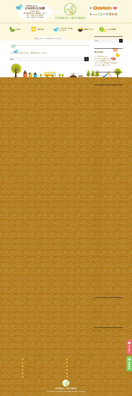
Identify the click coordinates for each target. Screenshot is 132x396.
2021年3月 (97, 234)
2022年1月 (97, 212)
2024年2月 (97, 158)
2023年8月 (97, 171)
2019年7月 (97, 264)
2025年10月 (97, 114)
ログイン (97, 335)
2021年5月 (97, 229)
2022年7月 (97, 199)
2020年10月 (97, 245)
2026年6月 (97, 97)
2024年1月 (97, 160)
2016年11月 (97, 286)
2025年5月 (97, 125)
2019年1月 (97, 269)
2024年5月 (97, 151)
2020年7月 (97, 249)
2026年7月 (97, 95)
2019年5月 (97, 266)
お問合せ (71, 377)
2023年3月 (97, 182)
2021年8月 (97, 223)
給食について (28, 366)
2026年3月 (97, 103)
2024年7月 (97, 147)
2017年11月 (97, 275)
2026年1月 (97, 108)
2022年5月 (97, 203)
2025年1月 (97, 134)
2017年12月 (97, 273)
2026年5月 (97, 99)
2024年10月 (97, 140)
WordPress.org (98, 342)
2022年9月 (97, 195)
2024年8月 (97, 145)
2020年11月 (97, 242)
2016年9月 (97, 290)
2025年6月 (97, 123)
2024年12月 (97, 136)
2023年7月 (97, 173)
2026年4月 (97, 101)
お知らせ (97, 305)
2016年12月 (97, 284)
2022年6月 (97, 201)
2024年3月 (97, 155)
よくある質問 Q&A (29, 363)
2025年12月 (97, 110)
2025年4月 (97, 127)
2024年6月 (97, 149)
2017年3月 (97, 277)
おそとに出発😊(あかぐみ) (102, 60)
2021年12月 (97, 214)
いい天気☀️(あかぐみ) (101, 56)
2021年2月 (97, 236)
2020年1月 (97, 255)
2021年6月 (97, 227)
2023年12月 (97, 162)
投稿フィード (98, 337)
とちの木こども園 (99, 307)
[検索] (121, 41)
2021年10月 (97, 219)
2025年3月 (97, 129)
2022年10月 (97, 192)
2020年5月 (97, 251)
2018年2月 (97, 271)
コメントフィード (99, 340)
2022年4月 (97, 205)
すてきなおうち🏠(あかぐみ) (103, 58)
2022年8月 (97, 197)
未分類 (96, 320)
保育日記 (97, 316)
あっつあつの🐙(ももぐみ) (102, 65)
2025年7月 (97, 121)
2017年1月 (97, 282)
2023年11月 (97, 164)
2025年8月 (97, 119)
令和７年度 (97, 312)
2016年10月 (97, 288)
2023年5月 (97, 177)
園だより (97, 318)
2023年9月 (97, 169)
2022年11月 (97, 190)
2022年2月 (97, 210)
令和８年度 (97, 314)
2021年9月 (97, 221)
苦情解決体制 (28, 377)
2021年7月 (97, 225)
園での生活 (71, 363)
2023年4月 (97, 179)
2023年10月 (97, 166)
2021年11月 (97, 216)
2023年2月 (97, 184)
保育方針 (26, 359)
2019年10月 (97, 260)
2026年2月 (97, 106)
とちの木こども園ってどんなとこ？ (79, 359)
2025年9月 (97, 116)
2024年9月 (97, 142)
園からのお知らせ (73, 366)
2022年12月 (97, 188)
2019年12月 (97, 258)
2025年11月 (97, 112)
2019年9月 (97, 262)
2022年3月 (97, 208)
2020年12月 (97, 240)
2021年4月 (97, 232)
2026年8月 (97, 92)
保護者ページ (72, 373)
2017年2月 (97, 279)
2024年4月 (97, 153)
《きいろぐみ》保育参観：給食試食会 (105, 63)
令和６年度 (97, 310)
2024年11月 (97, 138)
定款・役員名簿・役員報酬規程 (33, 373)
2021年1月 (97, 238)
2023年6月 (97, 175)
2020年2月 (97, 253)
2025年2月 (97, 132)
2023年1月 (97, 186)
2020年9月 (97, 247)
